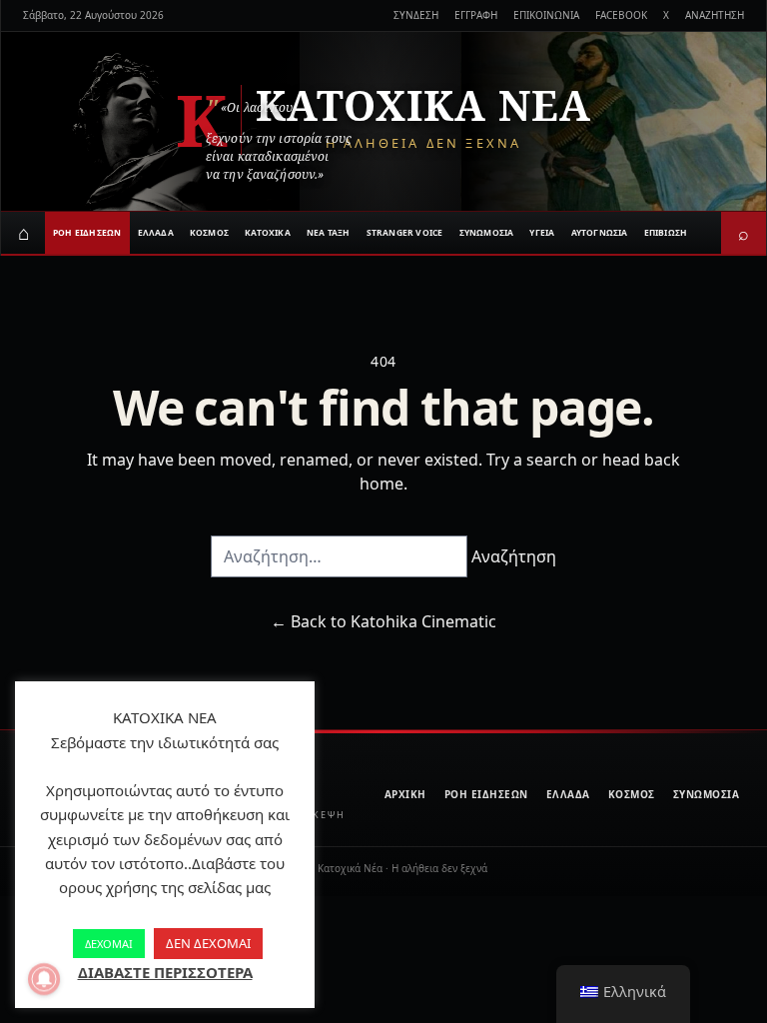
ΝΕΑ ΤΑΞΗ (329, 232)
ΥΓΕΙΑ (541, 232)
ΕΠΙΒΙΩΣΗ (666, 232)
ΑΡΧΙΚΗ (405, 794)
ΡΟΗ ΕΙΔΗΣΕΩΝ (87, 232)
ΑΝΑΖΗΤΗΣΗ (714, 15)
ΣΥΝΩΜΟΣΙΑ (486, 232)
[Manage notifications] (44, 979)
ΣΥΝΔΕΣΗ (415, 15)
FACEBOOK (621, 15)
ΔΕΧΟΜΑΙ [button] (109, 943)
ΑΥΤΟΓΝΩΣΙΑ (599, 232)
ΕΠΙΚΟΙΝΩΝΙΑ (546, 15)
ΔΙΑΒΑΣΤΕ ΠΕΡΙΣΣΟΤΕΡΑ (165, 972)
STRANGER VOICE (405, 232)
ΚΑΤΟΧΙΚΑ (268, 232)
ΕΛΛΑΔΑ (156, 232)
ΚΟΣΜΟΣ (209, 232)
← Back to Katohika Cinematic (383, 621)
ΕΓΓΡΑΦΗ (475, 15)
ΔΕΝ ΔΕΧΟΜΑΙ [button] (208, 943)
